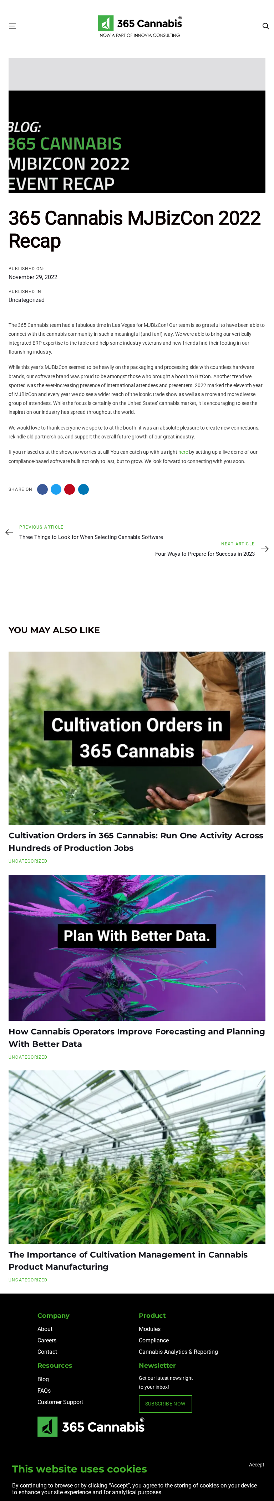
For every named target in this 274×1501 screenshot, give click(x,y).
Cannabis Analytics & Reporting (178, 1351)
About (44, 1329)
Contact (47, 1351)
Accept (256, 1464)
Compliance (154, 1340)
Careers (46, 1340)
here (183, 452)
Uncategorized (27, 300)
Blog (43, 1379)
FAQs (44, 1390)
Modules (150, 1329)
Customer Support (60, 1402)
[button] (266, 26)
